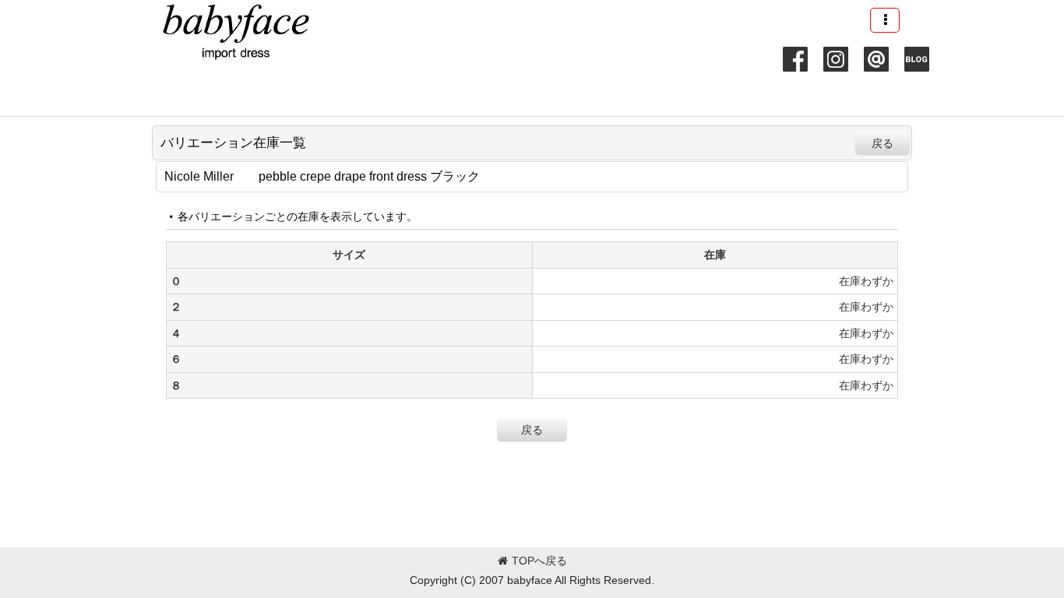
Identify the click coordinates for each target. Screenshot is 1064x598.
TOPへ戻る (539, 560)
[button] (885, 20)
